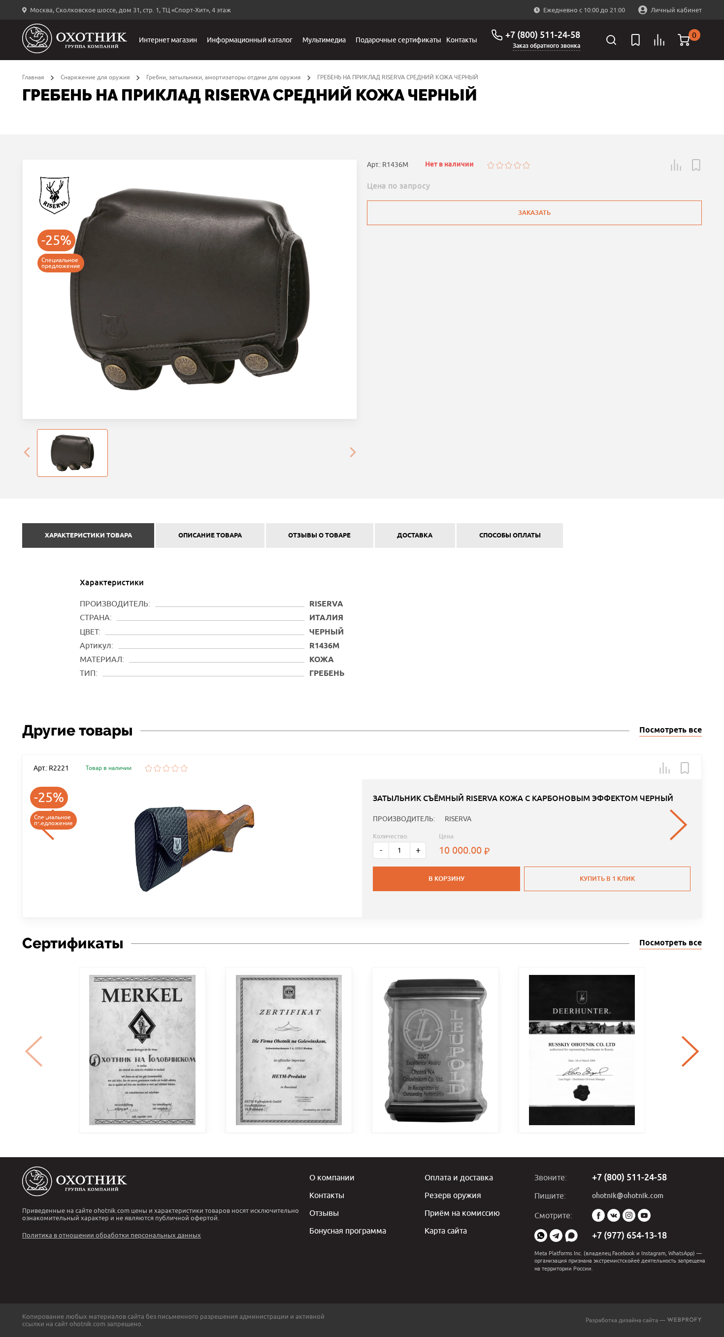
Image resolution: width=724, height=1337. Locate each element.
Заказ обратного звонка (546, 46)
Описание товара (210, 535)
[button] (676, 165)
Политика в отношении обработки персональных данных (111, 1235)
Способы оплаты (510, 535)
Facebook (598, 1215)
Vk (613, 1215)
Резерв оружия (453, 1195)
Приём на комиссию (462, 1212)
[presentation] (26, 453)
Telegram (556, 1235)
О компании (332, 1177)
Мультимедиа (324, 40)
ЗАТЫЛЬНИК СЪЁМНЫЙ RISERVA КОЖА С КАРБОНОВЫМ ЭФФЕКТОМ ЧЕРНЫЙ (523, 798)
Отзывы (324, 1212)
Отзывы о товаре (319, 535)
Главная (33, 77)
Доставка (414, 535)
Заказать (534, 212)
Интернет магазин (168, 40)
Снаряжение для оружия (95, 77)
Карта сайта (446, 1230)
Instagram (629, 1215)
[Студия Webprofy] (684, 1320)
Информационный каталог (250, 40)
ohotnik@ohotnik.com (627, 1195)
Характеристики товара (88, 535)
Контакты (461, 40)
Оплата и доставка (459, 1177)
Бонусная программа (347, 1230)
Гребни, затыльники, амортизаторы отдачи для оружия (223, 77)
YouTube (644, 1215)
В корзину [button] (446, 878)
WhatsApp (540, 1235)
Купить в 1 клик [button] (607, 878)
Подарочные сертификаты (398, 40)
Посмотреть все (670, 730)
